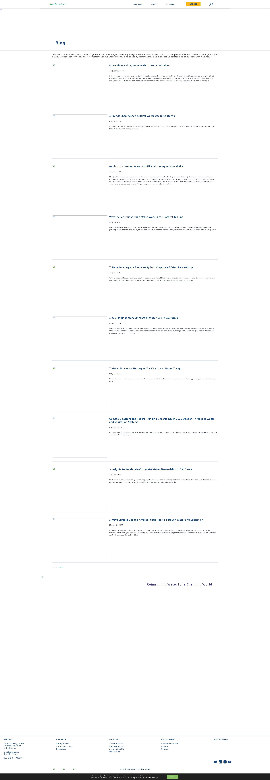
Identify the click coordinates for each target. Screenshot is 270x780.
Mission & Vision (116, 744)
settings (155, 778)
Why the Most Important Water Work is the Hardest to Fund (146, 217)
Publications (61, 749)
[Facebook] (225, 762)
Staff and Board (116, 746)
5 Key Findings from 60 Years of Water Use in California (143, 317)
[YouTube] (230, 762)
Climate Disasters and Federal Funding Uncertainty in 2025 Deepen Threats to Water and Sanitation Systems (161, 420)
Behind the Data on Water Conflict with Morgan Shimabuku (146, 166)
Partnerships (114, 752)
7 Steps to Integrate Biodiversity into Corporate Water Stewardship (151, 267)
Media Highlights (116, 749)
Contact (165, 749)
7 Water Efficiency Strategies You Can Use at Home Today (145, 368)
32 (57, 567)
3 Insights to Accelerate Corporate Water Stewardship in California (151, 469)
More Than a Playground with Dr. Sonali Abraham (139, 65)
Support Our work (169, 744)
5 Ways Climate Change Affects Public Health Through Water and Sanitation (156, 519)
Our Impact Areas (64, 746)
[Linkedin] (220, 762)
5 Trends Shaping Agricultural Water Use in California (142, 116)
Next (61, 567)
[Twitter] (215, 762)
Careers (164, 746)
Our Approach (62, 744)
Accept (172, 777)
